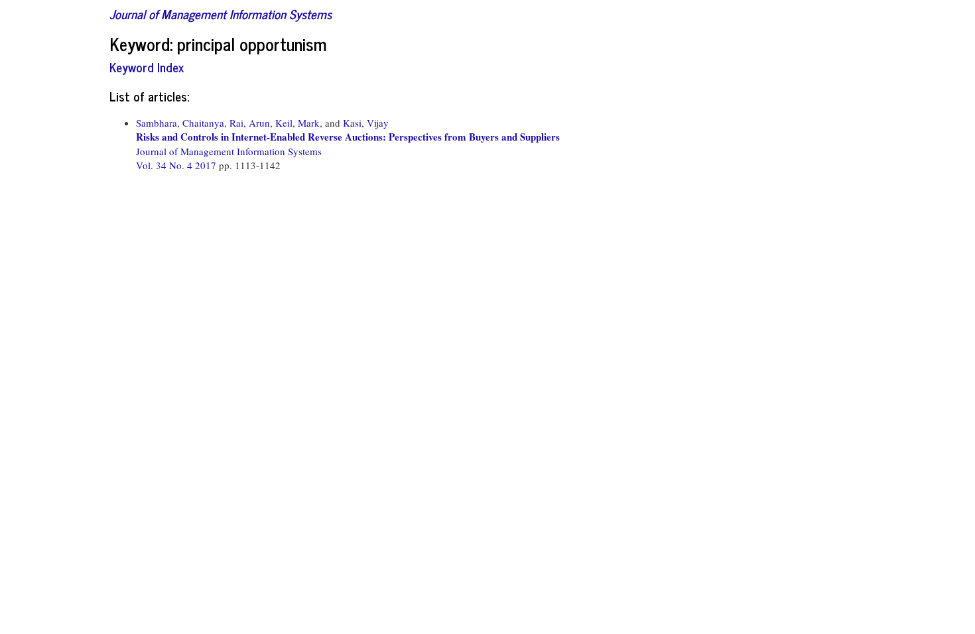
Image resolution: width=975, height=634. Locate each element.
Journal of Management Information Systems (220, 13)
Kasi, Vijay (366, 122)
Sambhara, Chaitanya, (181, 122)
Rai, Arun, (251, 122)
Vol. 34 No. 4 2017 (177, 165)
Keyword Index (146, 66)
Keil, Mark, (298, 122)
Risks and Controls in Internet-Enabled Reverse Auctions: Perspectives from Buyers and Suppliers (348, 136)
